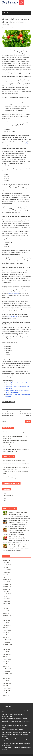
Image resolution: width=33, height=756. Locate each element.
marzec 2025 (6, 601)
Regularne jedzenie (13, 293)
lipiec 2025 (6, 591)
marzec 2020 (6, 690)
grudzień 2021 (7, 640)
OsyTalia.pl (15, 27)
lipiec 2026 (6, 562)
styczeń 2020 (6, 695)
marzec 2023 (6, 618)
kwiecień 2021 (7, 659)
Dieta (12, 401)
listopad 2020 (6, 671)
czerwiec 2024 (7, 606)
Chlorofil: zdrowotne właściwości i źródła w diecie (25, 413)
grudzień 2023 (7, 615)
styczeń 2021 (6, 666)
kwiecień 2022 (7, 630)
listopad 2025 (6, 582)
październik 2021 (7, 644)
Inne (4, 498)
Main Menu (7, 13)
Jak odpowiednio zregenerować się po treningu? (15, 718)
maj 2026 (5, 567)
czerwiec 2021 (7, 654)
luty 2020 (5, 693)
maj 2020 (5, 685)
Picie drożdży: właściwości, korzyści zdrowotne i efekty (16, 732)
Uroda (4, 500)
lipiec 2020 (6, 681)
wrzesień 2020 (7, 676)
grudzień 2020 (7, 669)
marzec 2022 (6, 632)
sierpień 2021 (6, 649)
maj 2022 (5, 627)
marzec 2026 (6, 572)
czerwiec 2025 (7, 594)
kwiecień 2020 (7, 688)
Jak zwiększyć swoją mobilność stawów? (14, 460)
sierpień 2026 (6, 560)
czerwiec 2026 (7, 565)
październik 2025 (7, 584)
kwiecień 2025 (7, 598)
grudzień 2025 (7, 579)
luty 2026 (5, 574)
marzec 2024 (6, 611)
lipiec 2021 (6, 652)
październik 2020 (7, 673)
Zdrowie (5, 503)
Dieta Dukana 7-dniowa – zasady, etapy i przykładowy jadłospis (8, 413)
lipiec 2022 (6, 623)
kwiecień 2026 (7, 570)
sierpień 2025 (6, 589)
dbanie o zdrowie (12, 316)
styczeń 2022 (6, 637)
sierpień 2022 (6, 620)
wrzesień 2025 (7, 586)
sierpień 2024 (6, 603)
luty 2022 (5, 635)
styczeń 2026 (6, 577)
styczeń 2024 (6, 613)
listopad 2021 (6, 642)
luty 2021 (5, 664)
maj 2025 (5, 596)
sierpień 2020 (6, 678)
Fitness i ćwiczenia (8, 495)
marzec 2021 (6, 661)
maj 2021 (5, 656)
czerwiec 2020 (7, 683)
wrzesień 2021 (7, 647)
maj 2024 (5, 608)
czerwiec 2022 (7, 625)
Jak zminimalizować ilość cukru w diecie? (13, 729)
